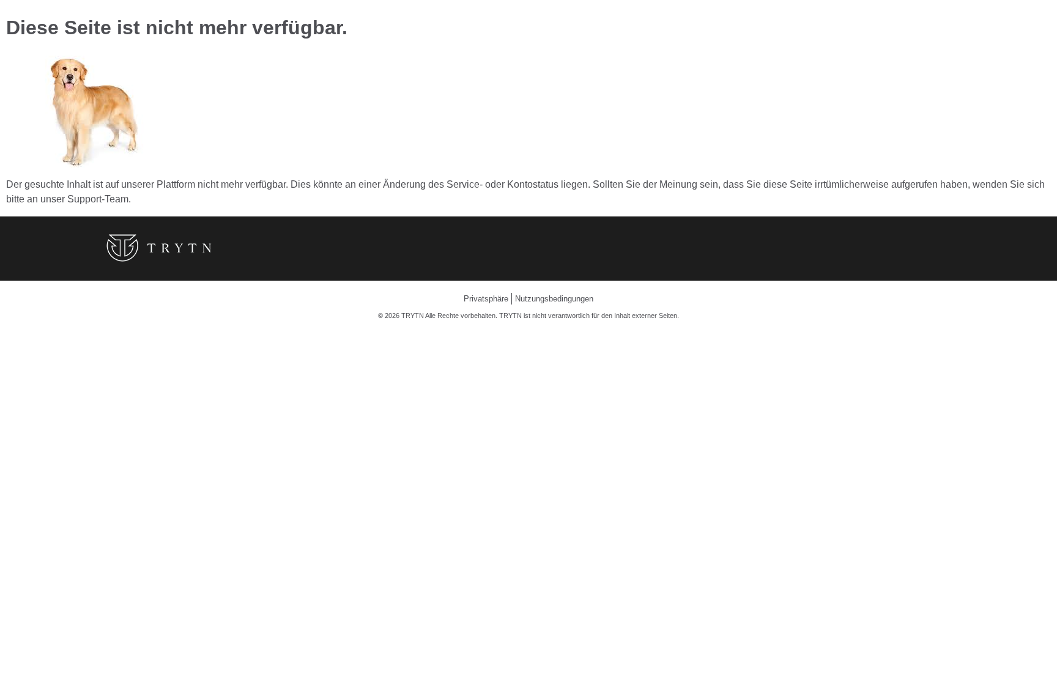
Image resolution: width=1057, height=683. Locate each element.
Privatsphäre (486, 298)
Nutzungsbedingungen (554, 298)
